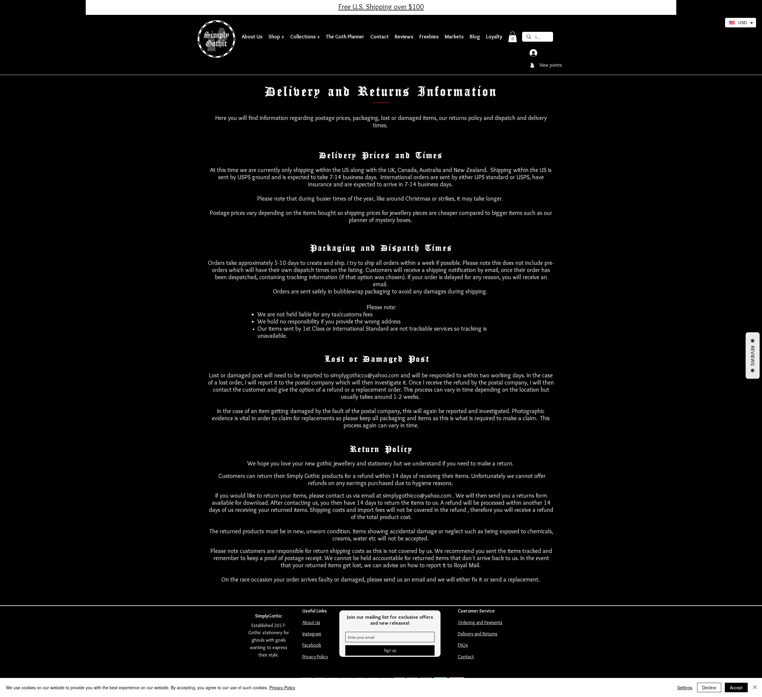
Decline (709, 687)
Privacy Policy (282, 687)
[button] (276, 37)
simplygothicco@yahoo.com (364, 375)
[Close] (754, 687)
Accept (736, 687)
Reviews (752, 356)
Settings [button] (684, 687)
